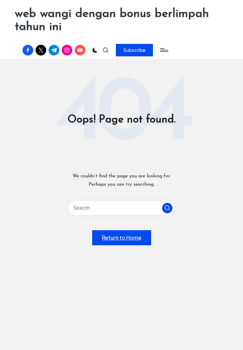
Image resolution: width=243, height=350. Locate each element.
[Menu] (163, 50)
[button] (134, 50)
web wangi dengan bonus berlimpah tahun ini (112, 20)
